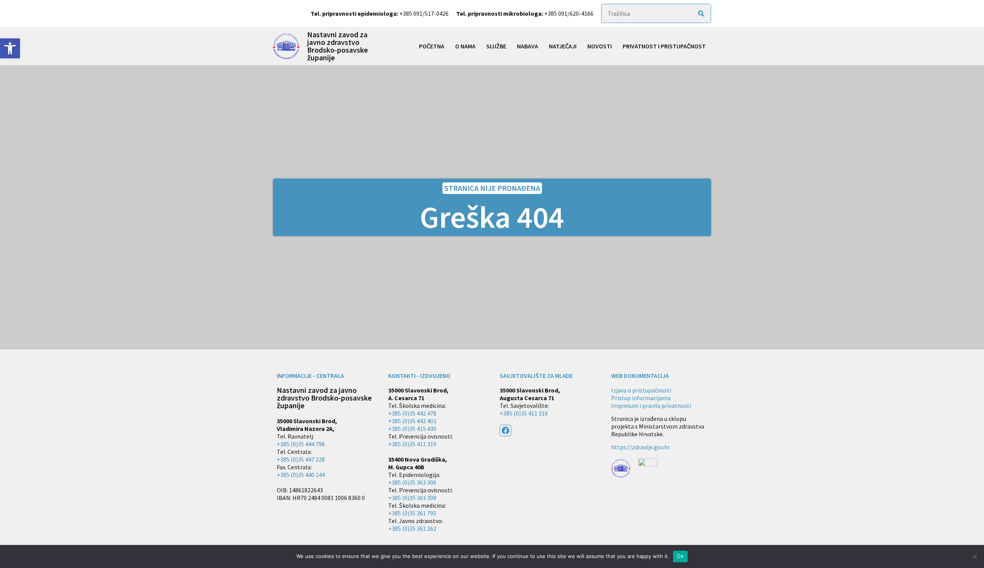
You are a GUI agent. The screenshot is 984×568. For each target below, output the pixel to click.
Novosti (599, 46)
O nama (465, 46)
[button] (10, 48)
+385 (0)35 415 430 (412, 428)
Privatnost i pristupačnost (664, 46)
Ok (680, 556)
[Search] (701, 13)
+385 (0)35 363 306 (412, 482)
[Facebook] (505, 430)
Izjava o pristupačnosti (641, 390)
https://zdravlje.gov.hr (640, 447)
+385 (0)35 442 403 (412, 421)
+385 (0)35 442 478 (412, 413)
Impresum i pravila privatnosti (651, 405)
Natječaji (563, 46)
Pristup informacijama (641, 398)
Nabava (527, 46)
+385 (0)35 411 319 (412, 444)
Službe (496, 46)
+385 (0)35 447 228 (301, 459)
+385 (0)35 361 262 (412, 528)
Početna (431, 46)
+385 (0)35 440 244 (301, 475)
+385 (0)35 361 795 (412, 513)
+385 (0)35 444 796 (301, 444)
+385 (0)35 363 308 (412, 498)
